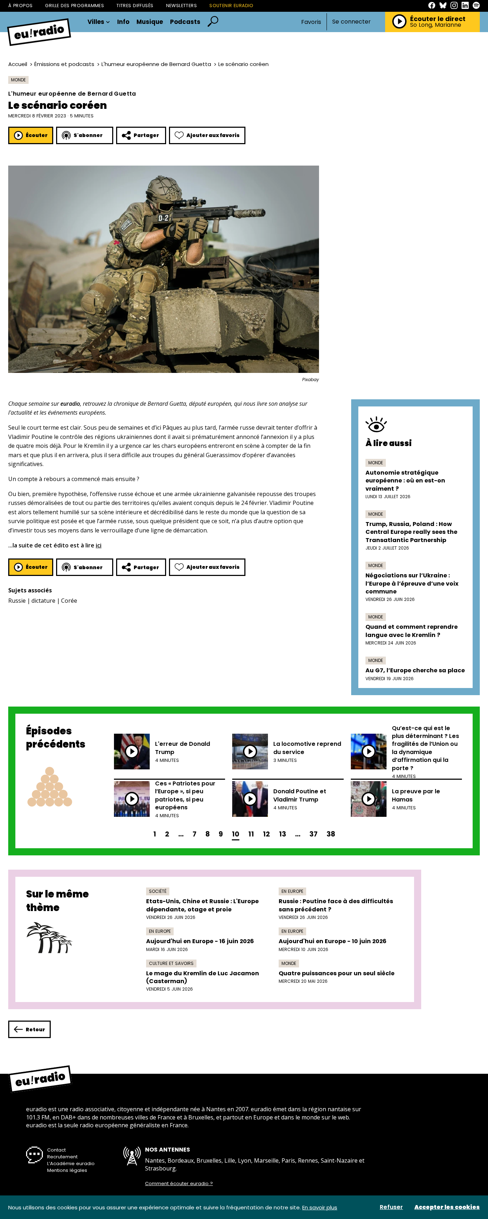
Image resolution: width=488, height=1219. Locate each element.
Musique (149, 22)
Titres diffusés (134, 5)
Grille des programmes (74, 5)
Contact (56, 1150)
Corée (69, 601)
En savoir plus (319, 1207)
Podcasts (185, 22)
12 (266, 834)
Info (123, 22)
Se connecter (351, 22)
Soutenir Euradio (231, 5)
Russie (17, 601)
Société (157, 891)
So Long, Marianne (435, 25)
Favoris (311, 22)
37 (313, 834)
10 (235, 834)
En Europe (292, 891)
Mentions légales (67, 1170)
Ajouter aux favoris (213, 135)
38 (331, 834)
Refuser (391, 1207)
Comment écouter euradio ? (179, 1183)
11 (251, 834)
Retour (35, 1029)
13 (282, 834)
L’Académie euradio (71, 1163)
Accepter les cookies (447, 1207)
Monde (18, 80)
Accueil (17, 64)
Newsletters (181, 5)
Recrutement (62, 1156)
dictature (43, 601)
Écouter (37, 135)
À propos (20, 5)
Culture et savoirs (171, 963)
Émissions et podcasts (64, 64)
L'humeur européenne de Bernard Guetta (156, 64)
